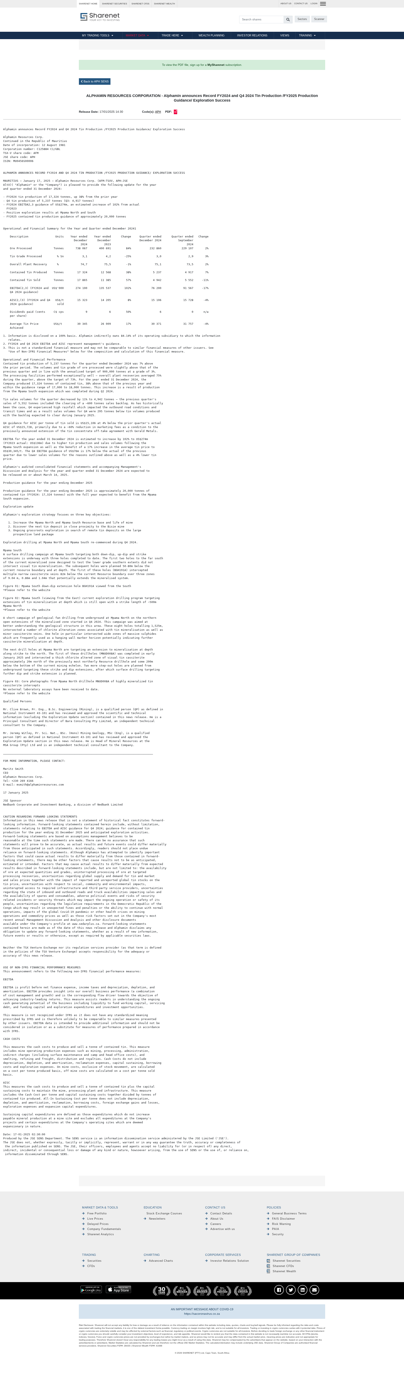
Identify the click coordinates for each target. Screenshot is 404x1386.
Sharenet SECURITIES (114, 4)
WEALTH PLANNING (212, 35)
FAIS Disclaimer (283, 1218)
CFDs (91, 1266)
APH (158, 111)
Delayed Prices (98, 1224)
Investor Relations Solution (229, 1260)
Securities (94, 1260)
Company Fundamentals (104, 1229)
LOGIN (314, 3)
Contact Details (221, 1213)
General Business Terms (289, 1213)
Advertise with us (222, 1229)
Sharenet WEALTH (164, 4)
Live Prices (95, 1218)
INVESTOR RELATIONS (252, 35)
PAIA (275, 1229)
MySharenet (216, 64)
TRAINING (305, 35)
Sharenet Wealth (284, 1271)
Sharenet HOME (88, 4)
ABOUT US (285, 3)
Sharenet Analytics (100, 1234)
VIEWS (284, 35)
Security (278, 1234)
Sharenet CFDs (140, 4)
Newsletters (157, 1218)
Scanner (319, 19)
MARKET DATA (135, 35)
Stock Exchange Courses (164, 1213)
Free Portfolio (97, 1213)
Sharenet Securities (287, 1260)
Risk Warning (281, 1224)
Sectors (302, 19)
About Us (216, 1218)
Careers (215, 1224)
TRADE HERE (170, 35)
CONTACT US (301, 3)
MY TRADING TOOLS (95, 35)
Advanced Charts (161, 1260)
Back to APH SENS (96, 81)
